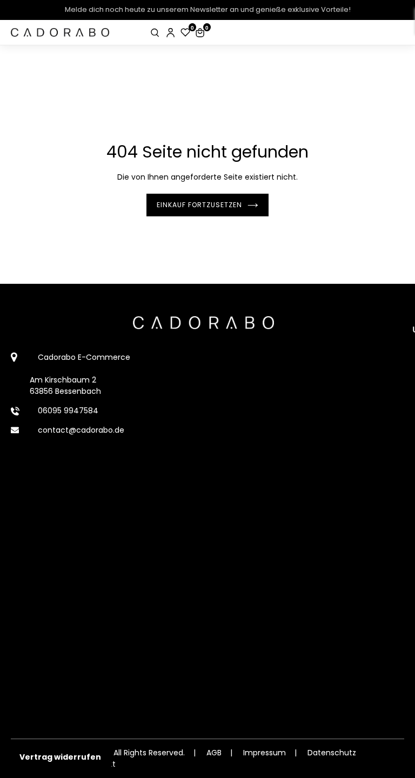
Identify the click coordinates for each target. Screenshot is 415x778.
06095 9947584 (68, 410)
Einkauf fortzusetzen (199, 204)
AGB (214, 752)
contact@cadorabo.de (81, 430)
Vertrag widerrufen (60, 757)
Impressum (264, 752)
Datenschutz (331, 752)
